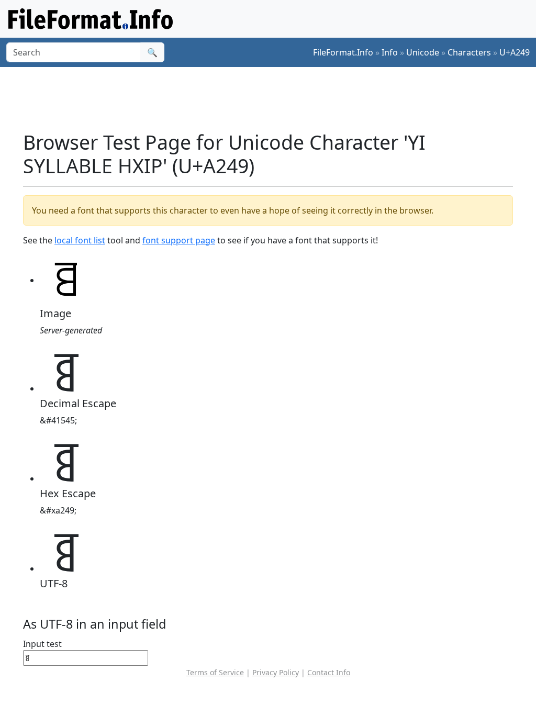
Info (390, 52)
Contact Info (328, 672)
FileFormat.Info (343, 52)
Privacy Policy (275, 672)
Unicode (422, 52)
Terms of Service (215, 672)
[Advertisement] (274, 98)
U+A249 (514, 52)
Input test (42, 644)
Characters (469, 52)
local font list (79, 240)
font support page (178, 240)
